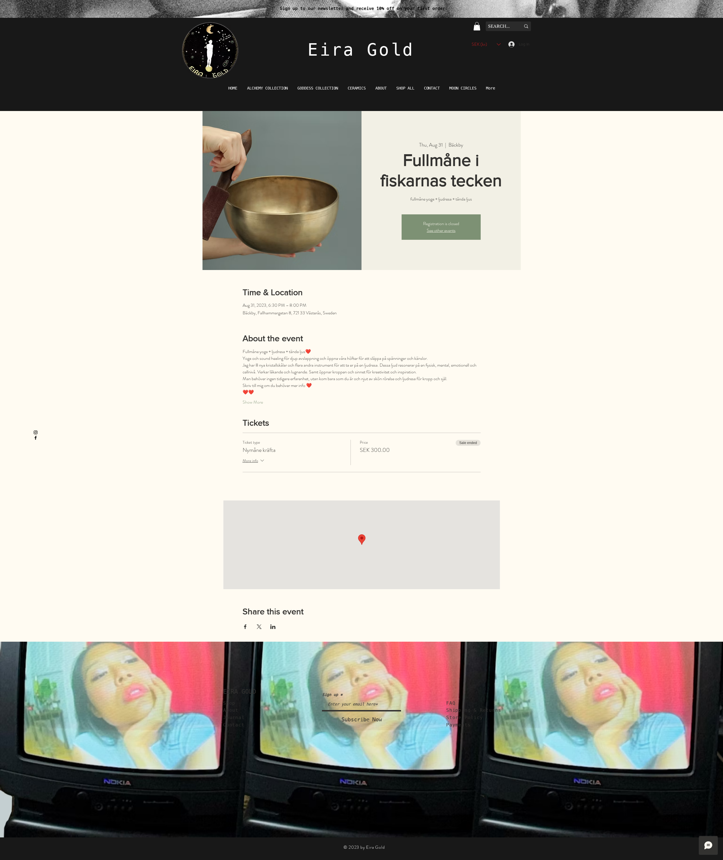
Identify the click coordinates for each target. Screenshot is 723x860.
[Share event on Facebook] (245, 626)
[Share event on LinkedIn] (273, 626)
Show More (253, 402)
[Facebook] (35, 437)
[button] (476, 26)
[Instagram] (35, 432)
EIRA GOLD (239, 691)
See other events (441, 230)
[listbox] (486, 44)
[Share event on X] (259, 626)
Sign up (330, 694)
